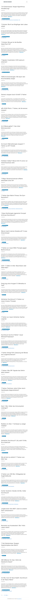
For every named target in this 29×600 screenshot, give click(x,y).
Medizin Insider (8, 1)
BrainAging (3, 383)
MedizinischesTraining (19, 208)
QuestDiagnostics (4, 469)
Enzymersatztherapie (5, 504)
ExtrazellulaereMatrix (5, 243)
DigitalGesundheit (5, 121)
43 (4, 595)
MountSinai (4, 419)
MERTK (3, 139)
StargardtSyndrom (5, 486)
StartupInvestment (7, 573)
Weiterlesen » (10, 16)
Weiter (6, 595)
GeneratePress (19, 598)
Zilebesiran (9, 261)
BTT (2, 156)
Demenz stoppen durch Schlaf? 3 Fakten (13, 94)
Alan (3, 573)
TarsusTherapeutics (11, 486)
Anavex (3, 312)
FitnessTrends (9, 208)
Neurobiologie (9, 383)
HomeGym (3, 55)
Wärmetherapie (6, 156)
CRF (6, 383)
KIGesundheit (4, 37)
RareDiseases (16, 504)
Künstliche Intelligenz (6, 36)
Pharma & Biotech (5, 54)
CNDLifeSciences (4, 401)
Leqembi (7, 330)
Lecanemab (4, 330)
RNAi (6, 261)
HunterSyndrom (11, 504)
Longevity (4, 242)
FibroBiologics (4, 226)
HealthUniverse (9, 538)
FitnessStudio (4, 208)
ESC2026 (3, 261)
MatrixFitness (13, 208)
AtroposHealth (4, 538)
